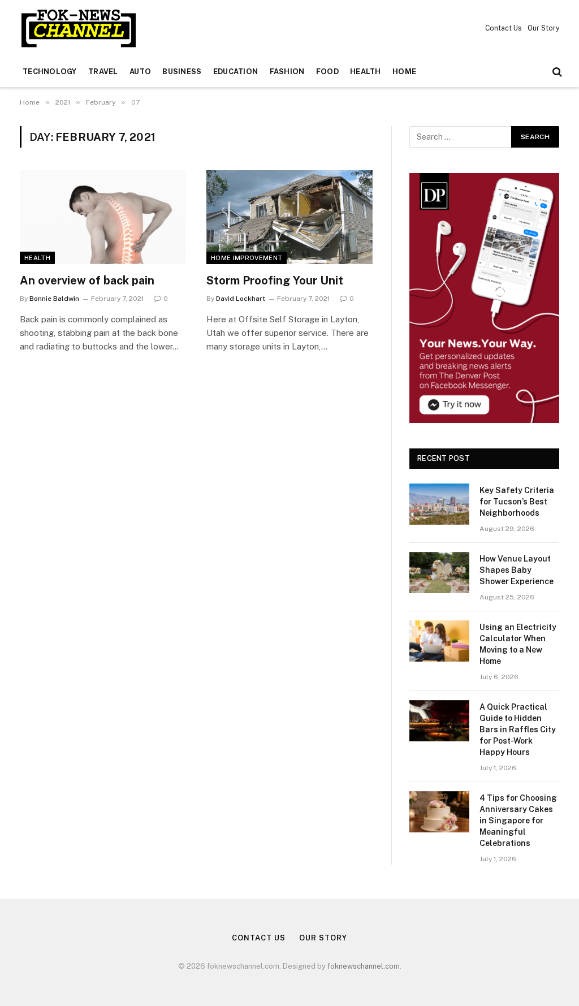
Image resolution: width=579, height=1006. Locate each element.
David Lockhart (240, 299)
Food (327, 71)
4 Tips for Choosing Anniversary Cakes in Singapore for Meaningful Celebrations (518, 820)
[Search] (556, 72)
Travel (103, 71)
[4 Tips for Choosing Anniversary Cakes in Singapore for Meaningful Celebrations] (439, 811)
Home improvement (246, 257)
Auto (140, 71)
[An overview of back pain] (103, 217)
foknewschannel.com (363, 966)
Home (404, 71)
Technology (50, 71)
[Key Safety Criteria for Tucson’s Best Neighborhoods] (439, 504)
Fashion (287, 71)
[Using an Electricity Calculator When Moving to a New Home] (439, 641)
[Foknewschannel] (78, 28)
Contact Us (503, 28)
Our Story (543, 28)
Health (365, 71)
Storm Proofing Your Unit (274, 280)
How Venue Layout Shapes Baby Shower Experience (516, 570)
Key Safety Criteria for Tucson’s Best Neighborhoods (516, 501)
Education (235, 71)
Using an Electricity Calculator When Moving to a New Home (517, 644)
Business (181, 71)
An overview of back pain (87, 280)
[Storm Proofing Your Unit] (289, 217)
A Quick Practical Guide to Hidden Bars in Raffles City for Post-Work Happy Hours (517, 729)
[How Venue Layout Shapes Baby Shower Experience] (439, 572)
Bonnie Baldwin (54, 299)
